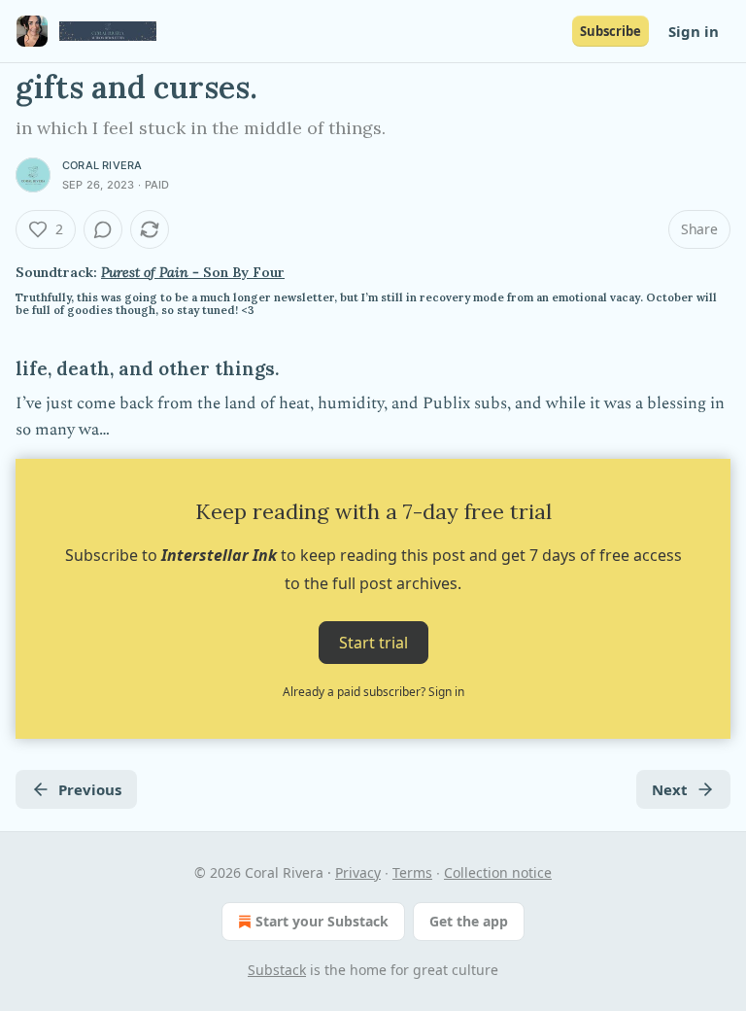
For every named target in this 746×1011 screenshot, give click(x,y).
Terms (412, 872)
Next (670, 789)
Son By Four (244, 272)
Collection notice (498, 872)
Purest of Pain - (152, 272)
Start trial (373, 642)
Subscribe (610, 31)
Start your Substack (322, 921)
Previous (89, 789)
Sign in (693, 31)
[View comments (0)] (103, 229)
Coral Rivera (102, 165)
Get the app (468, 921)
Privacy (358, 872)
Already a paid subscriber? (373, 691)
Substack (277, 969)
